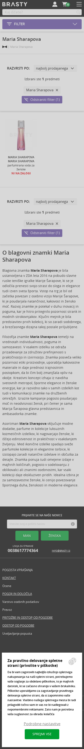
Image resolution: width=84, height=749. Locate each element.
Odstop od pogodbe (18, 626)
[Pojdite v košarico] (64, 4)
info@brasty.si (61, 550)
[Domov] (4, 47)
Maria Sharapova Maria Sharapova (21, 159)
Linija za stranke (23, 549)
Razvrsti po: (18, 68)
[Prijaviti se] (54, 4)
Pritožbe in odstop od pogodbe (27, 618)
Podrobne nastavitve (42, 723)
